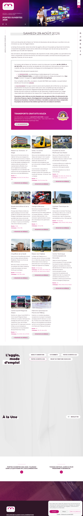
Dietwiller (52, 489)
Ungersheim (57, 492)
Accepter (54, 511)
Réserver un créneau (21, 183)
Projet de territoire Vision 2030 (60, 359)
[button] (78, 2)
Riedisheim (15, 492)
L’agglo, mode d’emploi (15, 13)
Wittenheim (17, 494)
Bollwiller (21, 489)
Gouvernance (49, 367)
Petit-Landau (38, 491)
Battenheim (9, 489)
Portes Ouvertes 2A (70, 354)
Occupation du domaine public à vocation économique (48, 363)
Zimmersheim (30, 494)
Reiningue (57, 491)
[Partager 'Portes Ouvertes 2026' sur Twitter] (6, 24)
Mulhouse (20, 491)
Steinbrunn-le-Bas (49, 492)
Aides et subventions (37, 354)
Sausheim (33, 492)
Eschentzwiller (59, 489)
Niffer (25, 491)
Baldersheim (46, 487)
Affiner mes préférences (75, 511)
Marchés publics (67, 372)
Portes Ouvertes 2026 (38, 359)
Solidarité (34, 372)
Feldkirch (9, 490)
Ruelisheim (27, 492)
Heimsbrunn (33, 490)
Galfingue (21, 490)
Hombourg (41, 490)
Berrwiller (16, 489)
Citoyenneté (54, 354)
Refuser (64, 511)
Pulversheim (50, 491)
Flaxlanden (15, 490)
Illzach (46, 490)
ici (58, 171)
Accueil (5, 13)
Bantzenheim (54, 487)
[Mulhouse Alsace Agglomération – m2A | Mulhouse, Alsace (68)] (8, 6)
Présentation (35, 367)
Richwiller (9, 492)
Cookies (58, 514)
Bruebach (27, 489)
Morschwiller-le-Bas (11, 491)
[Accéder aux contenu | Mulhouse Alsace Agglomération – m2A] (25, 24)
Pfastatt (45, 491)
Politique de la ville (49, 372)
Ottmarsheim (30, 491)
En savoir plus (22, 124)
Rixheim (21, 492)
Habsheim (27, 490)
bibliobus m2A (23, 74)
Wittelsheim (9, 494)
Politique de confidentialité (67, 514)
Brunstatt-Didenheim (37, 489)
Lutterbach (59, 490)
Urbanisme (62, 367)
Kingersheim (51, 490)
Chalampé (46, 489)
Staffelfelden (39, 492)
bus (20, 86)
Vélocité (31, 83)
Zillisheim (23, 494)
